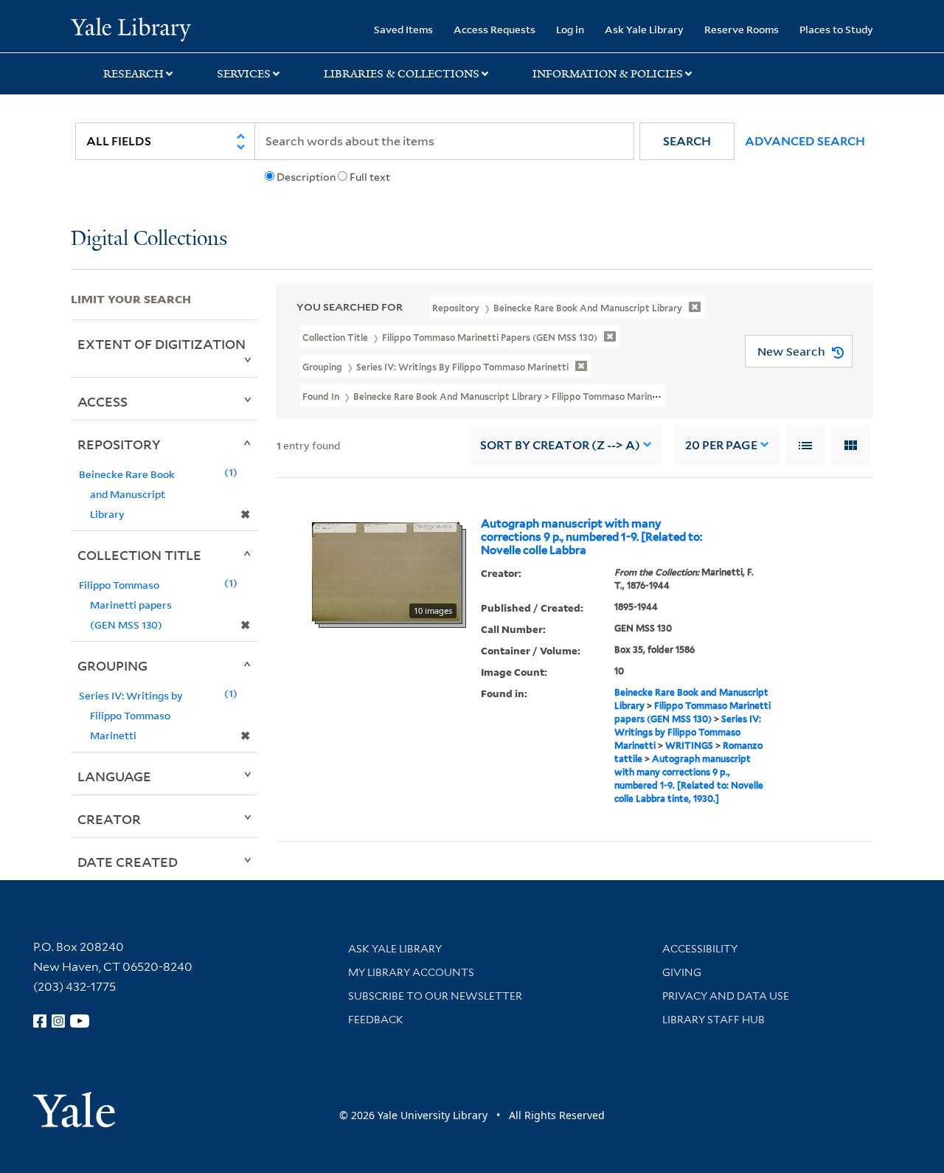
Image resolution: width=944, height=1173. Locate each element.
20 (721, 445)
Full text (370, 177)
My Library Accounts (411, 972)
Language (114, 776)
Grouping (112, 665)
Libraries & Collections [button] (401, 73)
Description (306, 177)
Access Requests (494, 29)
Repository (119, 444)
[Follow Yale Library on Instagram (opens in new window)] (58, 1021)
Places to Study (836, 29)
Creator (109, 819)
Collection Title (139, 555)
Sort (560, 445)
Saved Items (403, 29)
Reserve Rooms (741, 29)
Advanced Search (805, 141)
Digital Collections (149, 239)
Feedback (375, 1019)
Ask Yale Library (644, 29)
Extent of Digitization (161, 344)
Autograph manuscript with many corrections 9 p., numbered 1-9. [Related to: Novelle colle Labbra (592, 537)
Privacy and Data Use (725, 996)
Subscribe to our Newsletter (435, 996)
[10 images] (385, 570)
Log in (570, 29)
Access (102, 401)
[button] (687, 141)
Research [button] (133, 73)
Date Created (127, 862)
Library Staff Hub (713, 1019)
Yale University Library (131, 28)
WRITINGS (689, 745)
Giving (681, 972)
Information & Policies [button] (607, 73)
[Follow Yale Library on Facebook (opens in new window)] (39, 1021)
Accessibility (700, 949)
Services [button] (244, 73)
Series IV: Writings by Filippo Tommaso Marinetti (687, 732)
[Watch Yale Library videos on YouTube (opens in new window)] (79, 1021)
